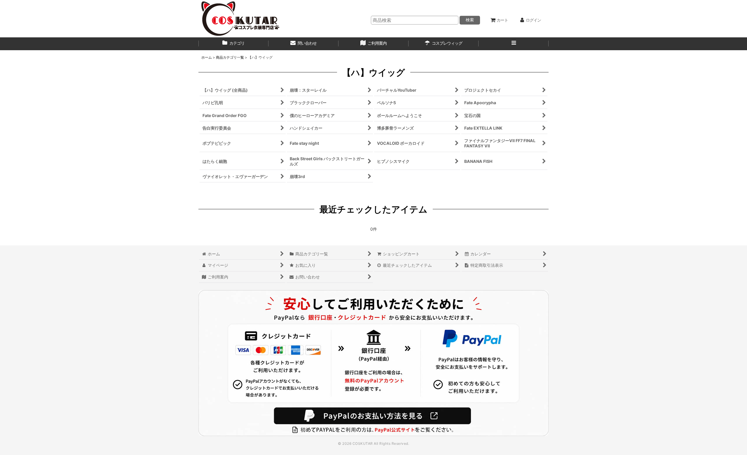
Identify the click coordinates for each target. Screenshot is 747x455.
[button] (514, 43)
